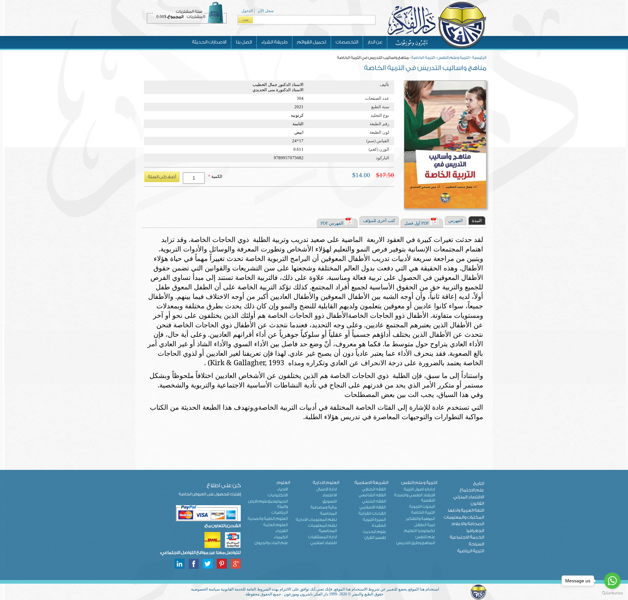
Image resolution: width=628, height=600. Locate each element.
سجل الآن (266, 11)
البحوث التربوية (422, 506)
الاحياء (282, 489)
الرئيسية (479, 57)
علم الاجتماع (472, 490)
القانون (477, 503)
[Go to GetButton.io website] (612, 593)
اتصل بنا (244, 42)
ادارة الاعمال (326, 489)
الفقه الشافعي (372, 495)
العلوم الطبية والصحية (268, 518)
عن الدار (375, 42)
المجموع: (175, 16)
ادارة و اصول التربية (419, 489)
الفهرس (455, 220)
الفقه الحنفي (374, 489)
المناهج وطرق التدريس (415, 542)
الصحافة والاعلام (468, 523)
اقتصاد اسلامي (323, 542)
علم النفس (425, 537)
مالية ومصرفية (323, 507)
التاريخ (478, 483)
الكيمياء (281, 537)
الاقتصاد (329, 495)
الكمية (215, 176)
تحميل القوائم (311, 42)
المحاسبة (328, 513)
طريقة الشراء (274, 42)
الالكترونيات (278, 495)
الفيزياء (281, 530)
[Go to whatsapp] (612, 581)
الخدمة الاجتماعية (467, 537)
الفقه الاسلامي (372, 507)
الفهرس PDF (332, 223)
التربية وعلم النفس (453, 57)
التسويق (330, 501)
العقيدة (379, 525)
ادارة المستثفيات (322, 537)
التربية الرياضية (470, 550)
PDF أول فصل (416, 223)
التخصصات (347, 42)
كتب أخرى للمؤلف (379, 220)
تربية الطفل (424, 525)
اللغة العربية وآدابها (466, 510)
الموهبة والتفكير (420, 518)
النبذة (477, 220)
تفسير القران (375, 537)
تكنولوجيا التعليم (419, 530)
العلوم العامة (275, 525)
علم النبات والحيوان (271, 542)
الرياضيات (279, 512)
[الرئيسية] (436, 48)
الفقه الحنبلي (374, 501)
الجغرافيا (475, 530)
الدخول (247, 11)
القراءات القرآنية (372, 513)
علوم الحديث (374, 531)
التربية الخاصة (423, 57)
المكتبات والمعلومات (464, 517)
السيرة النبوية (374, 519)
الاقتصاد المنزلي (468, 496)
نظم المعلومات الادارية (316, 519)
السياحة (476, 543)
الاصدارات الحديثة (209, 42)
